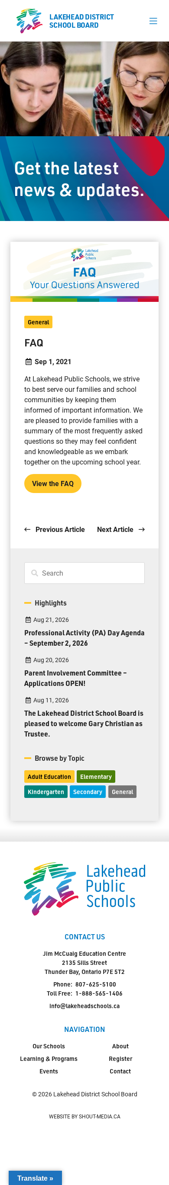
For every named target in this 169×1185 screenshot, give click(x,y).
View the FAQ (53, 483)
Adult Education (49, 776)
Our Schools (48, 1046)
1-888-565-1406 (99, 993)
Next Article (116, 529)
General (38, 322)
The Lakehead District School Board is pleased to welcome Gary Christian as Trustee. (83, 723)
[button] (153, 21)
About (120, 1046)
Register (120, 1058)
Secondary (87, 791)
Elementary (96, 776)
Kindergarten (46, 791)
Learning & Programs (49, 1058)
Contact (120, 1071)
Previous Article (59, 529)
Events (48, 1071)
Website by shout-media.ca (84, 1116)
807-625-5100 (95, 984)
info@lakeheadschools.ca (84, 1005)
